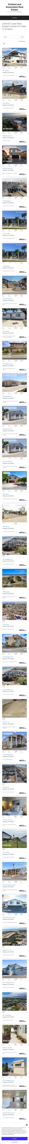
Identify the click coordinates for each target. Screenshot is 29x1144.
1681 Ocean (6, 494)
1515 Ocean (6, 624)
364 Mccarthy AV (7, 168)
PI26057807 (22, 538)
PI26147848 (22, 1091)
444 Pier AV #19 (7, 820)
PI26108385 (22, 310)
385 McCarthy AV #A (9, 1113)
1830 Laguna (6, 592)
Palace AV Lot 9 (7, 950)
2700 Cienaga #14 (8, 754)
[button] (27, 1125)
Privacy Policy (15, 1142)
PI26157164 (23, 245)
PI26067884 (22, 440)
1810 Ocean (6, 331)
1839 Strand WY (7, 136)
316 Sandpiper (7, 201)
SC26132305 (22, 342)
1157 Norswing (7, 1015)
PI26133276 (22, 1026)
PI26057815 (22, 928)
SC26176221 (22, 635)
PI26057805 (22, 766)
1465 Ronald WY (7, 429)
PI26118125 (23, 798)
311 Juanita (6, 70)
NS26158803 (22, 147)
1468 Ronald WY (7, 396)
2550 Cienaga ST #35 (9, 917)
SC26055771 (22, 570)
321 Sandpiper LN (8, 559)
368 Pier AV (6, 526)
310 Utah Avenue (7, 298)
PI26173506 (22, 733)
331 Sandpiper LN (8, 689)
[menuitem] (11, 37)
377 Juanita (6, 852)
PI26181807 (23, 375)
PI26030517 (22, 473)
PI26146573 (22, 179)
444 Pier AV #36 (7, 1048)
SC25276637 (22, 505)
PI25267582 (22, 831)
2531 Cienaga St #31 (8, 1080)
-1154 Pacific (6, 233)
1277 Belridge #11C (8, 657)
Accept (15, 1138)
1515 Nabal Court (7, 364)
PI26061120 (22, 668)
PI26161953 (22, 212)
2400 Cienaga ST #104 (9, 885)
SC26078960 (22, 994)
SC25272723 (22, 1059)
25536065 (23, 701)
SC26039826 (22, 114)
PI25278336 (22, 896)
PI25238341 (22, 49)
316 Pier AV (6, 787)
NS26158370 (22, 277)
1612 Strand (6, 103)
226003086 (22, 863)
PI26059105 (22, 961)
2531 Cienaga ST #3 (8, 982)
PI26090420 (22, 603)
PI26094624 (22, 82)
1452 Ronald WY (7, 461)
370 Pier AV (6, 722)
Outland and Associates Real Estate (14, 7)
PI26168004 (22, 407)
